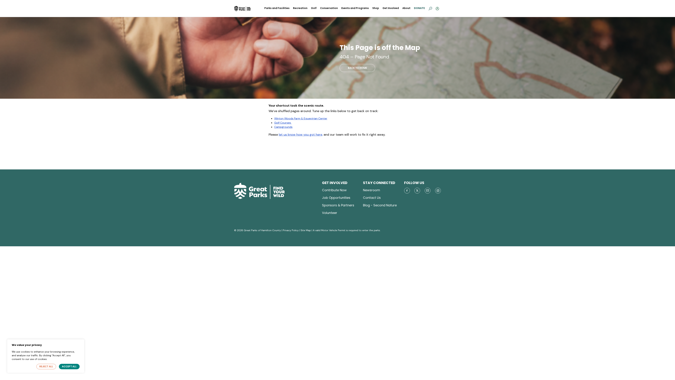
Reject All (46, 366)
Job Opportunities (336, 197)
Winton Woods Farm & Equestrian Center (300, 118)
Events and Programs (355, 8)
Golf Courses (283, 123)
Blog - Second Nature (380, 205)
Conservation (329, 8)
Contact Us (372, 197)
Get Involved (390, 8)
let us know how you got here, (301, 134)
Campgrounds (283, 127)
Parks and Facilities (277, 8)
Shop (375, 8)
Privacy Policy (291, 230)
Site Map (306, 230)
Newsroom (371, 190)
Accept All (69, 366)
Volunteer (329, 213)
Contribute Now (334, 190)
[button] (430, 8)
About (406, 8)
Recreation (300, 8)
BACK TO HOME (357, 68)
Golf (314, 8)
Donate (419, 8)
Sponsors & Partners (338, 205)
